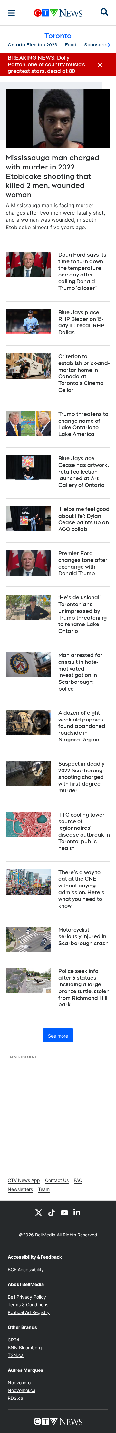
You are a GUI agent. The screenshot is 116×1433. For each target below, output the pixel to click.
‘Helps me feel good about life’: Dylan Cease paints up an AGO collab (84, 519)
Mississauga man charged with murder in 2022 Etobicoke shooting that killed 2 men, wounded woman (53, 175)
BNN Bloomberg (25, 1347)
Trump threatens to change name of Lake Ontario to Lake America (83, 424)
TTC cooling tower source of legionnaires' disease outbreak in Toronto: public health (84, 831)
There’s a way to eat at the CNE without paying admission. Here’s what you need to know (81, 889)
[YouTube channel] (64, 1212)
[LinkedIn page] (77, 1212)
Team (44, 1189)
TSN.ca (16, 1355)
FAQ (78, 1180)
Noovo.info (19, 1382)
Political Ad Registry (29, 1312)
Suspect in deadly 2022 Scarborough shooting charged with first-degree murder (82, 777)
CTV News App (24, 1180)
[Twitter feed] (39, 1212)
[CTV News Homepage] (58, 13)
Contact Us (57, 1180)
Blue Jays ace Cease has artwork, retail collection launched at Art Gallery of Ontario (83, 471)
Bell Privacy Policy (27, 1297)
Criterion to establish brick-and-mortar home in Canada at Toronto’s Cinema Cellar (84, 373)
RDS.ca (15, 1398)
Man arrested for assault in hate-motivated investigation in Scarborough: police (80, 672)
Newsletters (20, 1189)
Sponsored (96, 44)
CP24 (13, 1339)
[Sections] (11, 12)
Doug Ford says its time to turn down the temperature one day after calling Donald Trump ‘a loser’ (82, 271)
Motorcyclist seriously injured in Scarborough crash (83, 936)
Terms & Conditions (28, 1304)
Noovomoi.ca (21, 1390)
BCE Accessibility (26, 1269)
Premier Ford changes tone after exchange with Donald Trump (83, 563)
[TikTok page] (51, 1212)
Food (70, 44)
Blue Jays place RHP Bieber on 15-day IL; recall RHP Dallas (81, 322)
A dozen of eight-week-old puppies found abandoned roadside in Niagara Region (81, 726)
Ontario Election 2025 (32, 44)
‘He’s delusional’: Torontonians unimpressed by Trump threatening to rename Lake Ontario (82, 614)
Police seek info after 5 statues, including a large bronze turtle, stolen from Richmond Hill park (84, 988)
